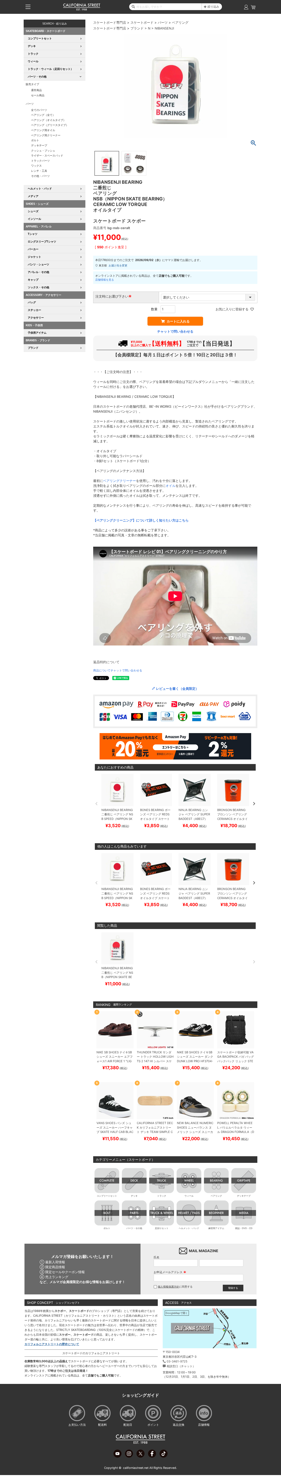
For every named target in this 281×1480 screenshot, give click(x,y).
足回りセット (161, 1228)
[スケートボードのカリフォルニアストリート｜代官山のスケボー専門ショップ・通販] (81, 9)
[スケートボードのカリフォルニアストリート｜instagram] (129, 1456)
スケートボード (141, 22)
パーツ (163, 22)
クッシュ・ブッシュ (43, 150)
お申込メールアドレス (170, 1272)
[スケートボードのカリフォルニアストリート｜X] (140, 1456)
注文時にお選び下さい (113, 296)
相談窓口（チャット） (181, 1366)
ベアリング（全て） (43, 115)
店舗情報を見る (104, 279)
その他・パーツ (40, 176)
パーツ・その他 (134, 1228)
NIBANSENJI (164, 28)
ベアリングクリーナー (119, 481)
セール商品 (37, 95)
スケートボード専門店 (109, 22)
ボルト (35, 140)
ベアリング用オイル (43, 130)
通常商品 (36, 90)
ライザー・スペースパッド (47, 155)
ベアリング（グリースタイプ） (50, 125)
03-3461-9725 (177, 1361)
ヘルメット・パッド (189, 1228)
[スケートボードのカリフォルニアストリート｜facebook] (152, 1456)
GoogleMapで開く (177, 1313)
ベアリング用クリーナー (45, 135)
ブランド (137, 28)
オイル (170, 486)
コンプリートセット (107, 1195)
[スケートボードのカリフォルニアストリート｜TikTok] (163, 1456)
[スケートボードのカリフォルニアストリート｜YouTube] (117, 1456)
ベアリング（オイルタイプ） (48, 120)
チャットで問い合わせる (175, 331)
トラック (161, 1195)
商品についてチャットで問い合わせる (117, 670)
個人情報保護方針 (168, 1286)
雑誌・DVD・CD (243, 1228)
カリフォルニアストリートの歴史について (51, 1344)
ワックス (36, 165)
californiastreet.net (136, 1467)
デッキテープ (39, 145)
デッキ (134, 1195)
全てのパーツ (39, 110)
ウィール (189, 1195)
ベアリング (180, 22)
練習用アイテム (216, 1228)
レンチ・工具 (39, 170)
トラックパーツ (40, 160)
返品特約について (106, 662)
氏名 (156, 1257)
